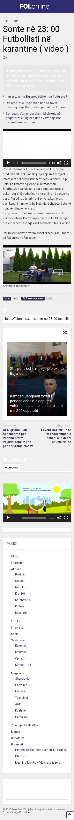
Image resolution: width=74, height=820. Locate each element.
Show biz (21, 685)
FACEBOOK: (11, 468)
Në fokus (21, 587)
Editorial (20, 645)
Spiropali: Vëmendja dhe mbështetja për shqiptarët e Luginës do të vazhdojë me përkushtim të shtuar (34, 118)
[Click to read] (37, 360)
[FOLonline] (32, 9)
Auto (18, 704)
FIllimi (14, 556)
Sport (14, 634)
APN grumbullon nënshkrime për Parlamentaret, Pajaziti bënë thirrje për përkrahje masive (18, 438)
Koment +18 (23, 664)
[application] (37, 148)
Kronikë (20, 593)
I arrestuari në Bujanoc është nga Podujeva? (36, 96)
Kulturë (19, 606)
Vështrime (18, 640)
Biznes (15, 731)
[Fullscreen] (66, 163)
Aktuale (16, 569)
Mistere (20, 691)
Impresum (17, 562)
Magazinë (17, 673)
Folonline (24, 812)
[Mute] (59, 163)
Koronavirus (23, 600)
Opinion (20, 658)
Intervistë (17, 627)
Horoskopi (21, 717)
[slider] (34, 163)
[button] (37, 148)
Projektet (17, 744)
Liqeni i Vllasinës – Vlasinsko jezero (37, 762)
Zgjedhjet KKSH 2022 (24, 725)
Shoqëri (20, 580)
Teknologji (21, 697)
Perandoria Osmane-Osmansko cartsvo (41, 749)
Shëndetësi (22, 678)
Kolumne (21, 652)
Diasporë (21, 612)
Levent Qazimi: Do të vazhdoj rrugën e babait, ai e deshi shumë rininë (56, 436)
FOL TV (15, 621)
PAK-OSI (20, 756)
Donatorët (17, 738)
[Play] (8, 163)
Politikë (20, 574)
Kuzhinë (20, 710)
